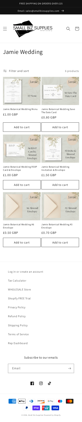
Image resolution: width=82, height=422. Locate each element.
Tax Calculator (17, 280)
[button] (5, 28)
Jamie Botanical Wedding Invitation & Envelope (55, 168)
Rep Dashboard (18, 343)
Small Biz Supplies (35, 415)
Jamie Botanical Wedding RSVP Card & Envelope (20, 168)
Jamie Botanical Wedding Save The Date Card (58, 111)
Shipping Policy (18, 325)
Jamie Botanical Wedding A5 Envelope (57, 226)
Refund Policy (17, 316)
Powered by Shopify (52, 415)
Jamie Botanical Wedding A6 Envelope (18, 226)
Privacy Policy (16, 307)
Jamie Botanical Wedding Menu (20, 109)
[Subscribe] (69, 368)
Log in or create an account (25, 271)
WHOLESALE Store (19, 289)
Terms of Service (18, 334)
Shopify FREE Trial (19, 298)
